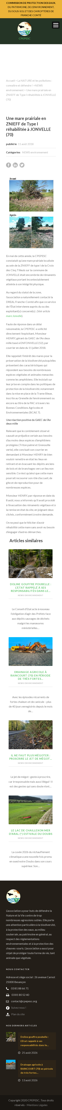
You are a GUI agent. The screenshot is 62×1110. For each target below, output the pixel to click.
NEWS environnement (35, 152)
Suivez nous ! (18, 1007)
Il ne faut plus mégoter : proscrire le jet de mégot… (30, 757)
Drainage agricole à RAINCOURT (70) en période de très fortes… (31, 675)
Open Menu (55, 25)
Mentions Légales (37, 1105)
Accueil (10, 80)
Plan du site (18, 1014)
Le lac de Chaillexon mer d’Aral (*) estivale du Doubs (30, 832)
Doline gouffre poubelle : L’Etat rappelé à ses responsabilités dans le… (30, 587)
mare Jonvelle (14, 315)
